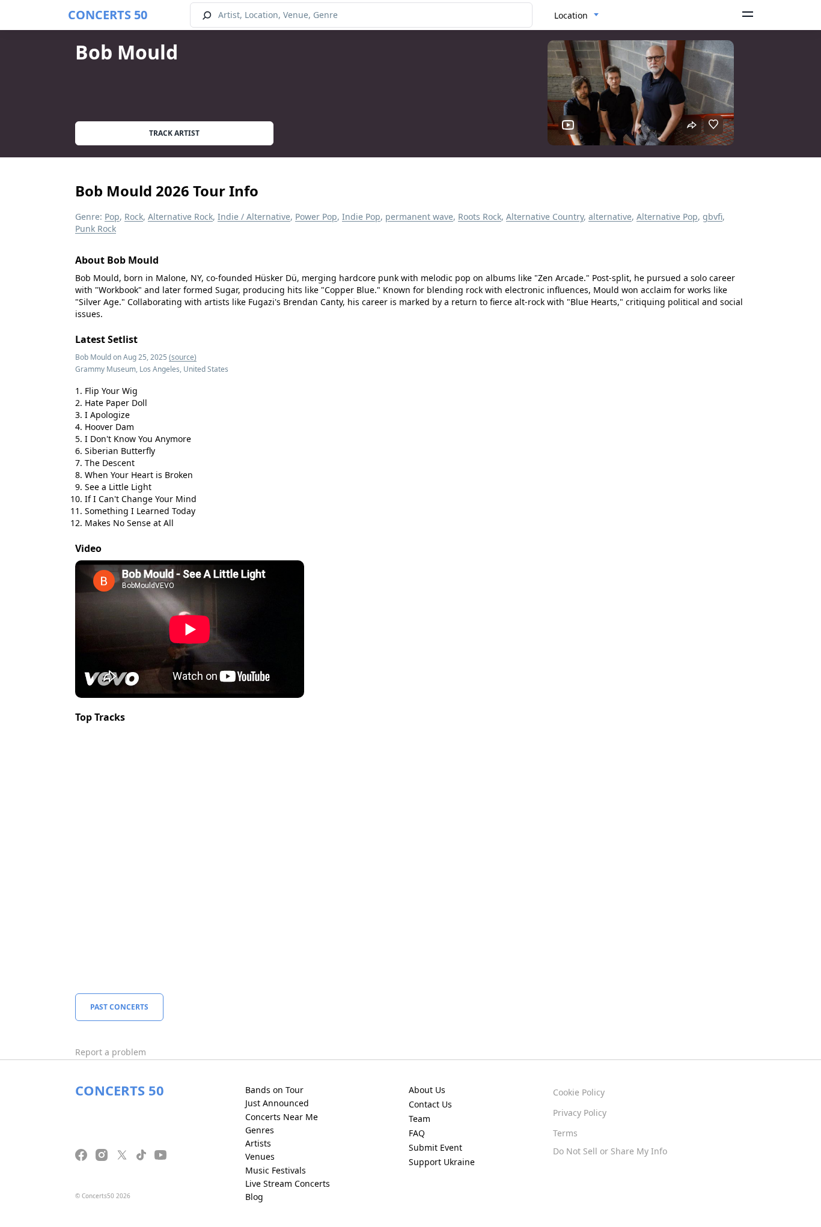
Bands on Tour (274, 1089)
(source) (183, 357)
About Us (427, 1089)
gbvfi (712, 216)
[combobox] (577, 16)
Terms (565, 1133)
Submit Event (435, 1147)
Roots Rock (479, 216)
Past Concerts (119, 1007)
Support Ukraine (442, 1162)
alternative (610, 216)
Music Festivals (275, 1170)
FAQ (417, 1133)
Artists (258, 1143)
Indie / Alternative (254, 216)
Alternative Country (545, 216)
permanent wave (419, 216)
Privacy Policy (579, 1112)
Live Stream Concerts (287, 1183)
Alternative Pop (667, 216)
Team (419, 1118)
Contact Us (430, 1104)
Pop (112, 216)
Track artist (174, 133)
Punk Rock (95, 228)
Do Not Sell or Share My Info (610, 1151)
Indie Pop (361, 216)
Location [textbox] (571, 15)
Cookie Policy (579, 1092)
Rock (133, 216)
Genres (259, 1130)
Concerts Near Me (281, 1116)
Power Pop (316, 216)
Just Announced (277, 1103)
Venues (260, 1156)
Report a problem (110, 1052)
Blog (254, 1196)
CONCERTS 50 (107, 15)
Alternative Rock (180, 216)
